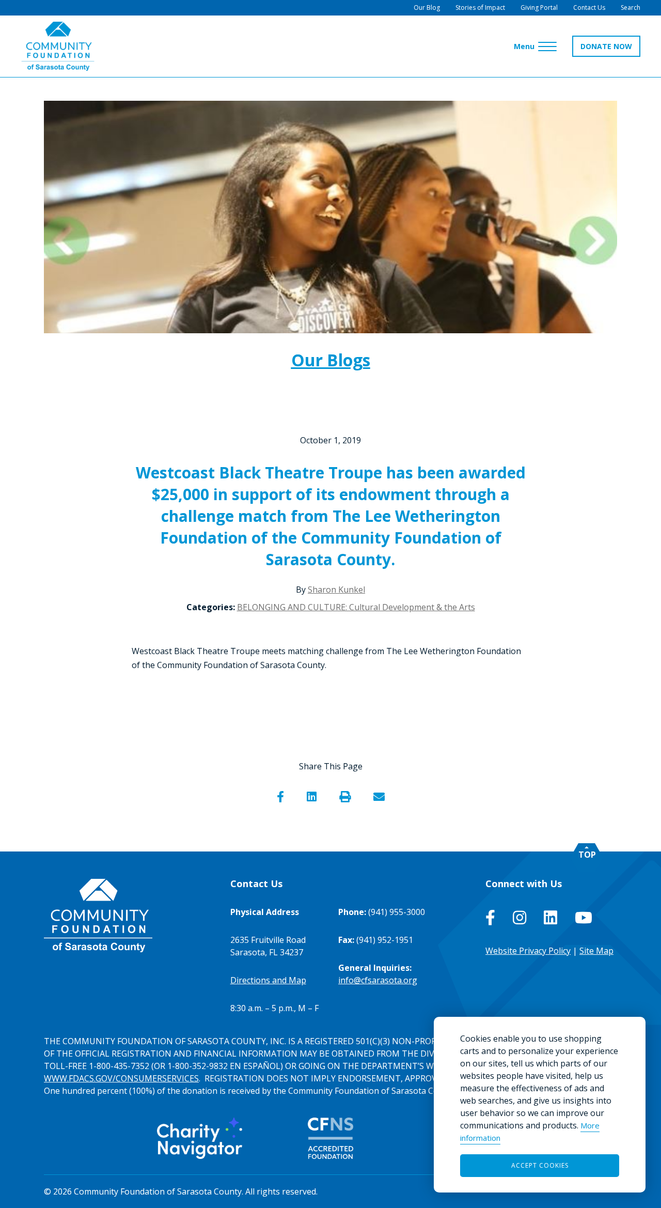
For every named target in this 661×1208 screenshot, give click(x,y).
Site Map (596, 950)
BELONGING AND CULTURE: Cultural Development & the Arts (356, 607)
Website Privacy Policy (528, 950)
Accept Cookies (540, 1165)
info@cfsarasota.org (377, 980)
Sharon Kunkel (336, 589)
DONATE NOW (606, 46)
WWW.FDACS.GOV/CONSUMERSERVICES (121, 1078)
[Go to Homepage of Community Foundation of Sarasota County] (58, 46)
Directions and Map (268, 980)
